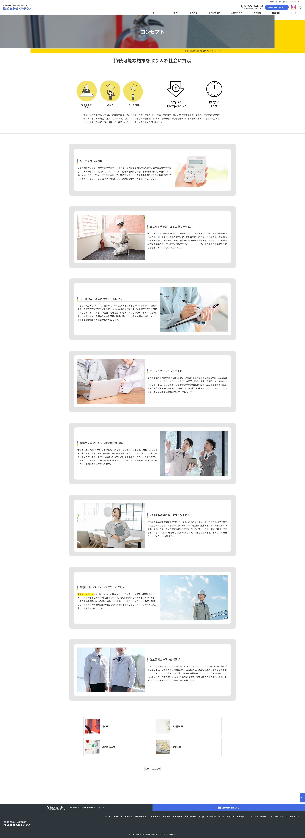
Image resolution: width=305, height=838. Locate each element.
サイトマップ (295, 816)
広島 (147, 768)
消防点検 (156, 768)
